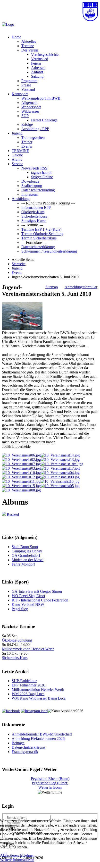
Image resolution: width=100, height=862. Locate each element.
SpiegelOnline (42, 177)
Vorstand (28, 89)
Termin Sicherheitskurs (39, 238)
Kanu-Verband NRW (28, 604)
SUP (25, 116)
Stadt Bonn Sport (25, 547)
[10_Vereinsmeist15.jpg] (21, 486)
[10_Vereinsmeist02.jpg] (21, 459)
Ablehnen (26, 855)
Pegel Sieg (20, 609)
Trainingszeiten (33, 137)
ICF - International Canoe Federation (40, 600)
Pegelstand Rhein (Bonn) (50, 779)
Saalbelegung (31, 186)
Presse (26, 85)
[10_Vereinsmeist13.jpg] (60, 459)
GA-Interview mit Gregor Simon (37, 591)
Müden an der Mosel (27, 560)
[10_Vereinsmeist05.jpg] (60, 486)
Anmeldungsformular (81, 287)
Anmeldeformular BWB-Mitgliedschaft (42, 734)
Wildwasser (30, 111)
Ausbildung (21, 199)
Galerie (17, 155)
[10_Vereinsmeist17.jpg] (60, 468)
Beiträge (18, 743)
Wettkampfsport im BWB (40, 98)
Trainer (26, 142)
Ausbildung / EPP (35, 129)
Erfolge (27, 124)
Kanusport (20, 94)
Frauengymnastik (25, 752)
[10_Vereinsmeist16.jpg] (60, 481)
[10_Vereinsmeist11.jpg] (21, 481)
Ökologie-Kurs (32, 212)
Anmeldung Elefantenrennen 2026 (38, 738)
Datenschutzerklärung (38, 190)
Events (26, 146)
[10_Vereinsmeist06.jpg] (21, 455)
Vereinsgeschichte (44, 54)
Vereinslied (39, 59)
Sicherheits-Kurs (34, 216)
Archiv (17, 159)
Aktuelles (28, 41)
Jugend (17, 133)
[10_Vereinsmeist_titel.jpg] (62, 464)
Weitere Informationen (17, 860)
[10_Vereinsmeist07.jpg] (21, 464)
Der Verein (29, 50)
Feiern (36, 63)
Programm (29, 81)
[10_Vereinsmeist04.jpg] (60, 473)
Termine (27, 46)
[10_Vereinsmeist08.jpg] (21, 490)
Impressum (29, 194)
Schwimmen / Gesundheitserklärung (49, 251)
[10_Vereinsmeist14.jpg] (60, 455)
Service (17, 164)
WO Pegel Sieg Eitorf (28, 596)
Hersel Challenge (44, 120)
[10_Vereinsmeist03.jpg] (21, 468)
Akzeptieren (9, 855)
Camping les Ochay (27, 551)
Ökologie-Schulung (17, 640)
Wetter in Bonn (50, 787)
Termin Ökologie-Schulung (42, 234)
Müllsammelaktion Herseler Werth (28, 649)
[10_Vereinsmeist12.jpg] (21, 477)
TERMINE (20, 151)
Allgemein (29, 103)
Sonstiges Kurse (33, 221)
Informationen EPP (36, 207)
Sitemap (51, 287)
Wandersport (31, 107)
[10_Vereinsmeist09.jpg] (60, 477)
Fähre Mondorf (23, 564)
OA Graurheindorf (26, 555)
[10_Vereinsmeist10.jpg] (21, 473)
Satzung (37, 76)
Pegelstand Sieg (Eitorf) (50, 783)
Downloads (30, 181)
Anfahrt (37, 72)
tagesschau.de (41, 172)
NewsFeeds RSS (34, 168)
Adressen (38, 68)
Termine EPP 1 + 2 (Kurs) (41, 229)
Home (16, 37)
